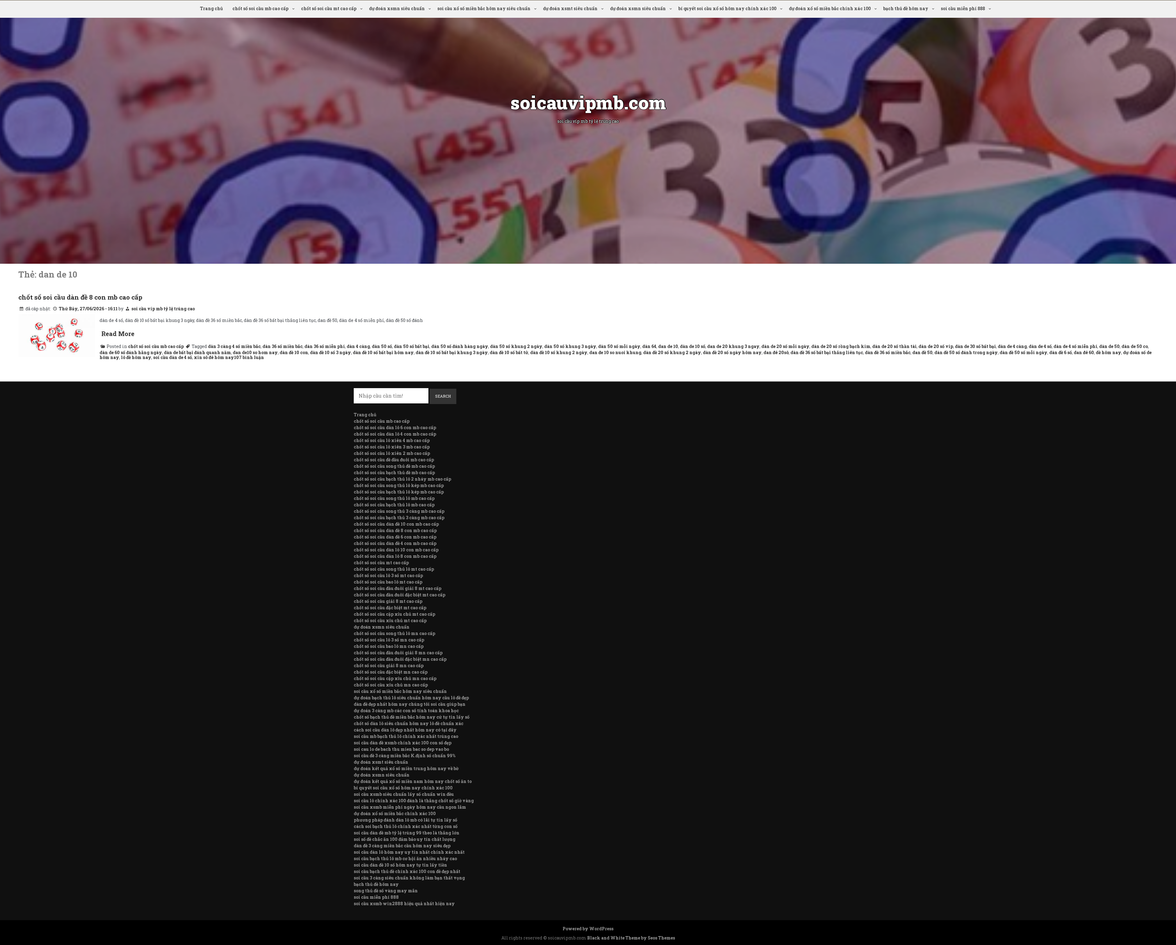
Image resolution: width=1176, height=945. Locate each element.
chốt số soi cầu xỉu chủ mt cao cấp (390, 620)
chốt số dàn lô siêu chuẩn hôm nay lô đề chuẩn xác (408, 723)
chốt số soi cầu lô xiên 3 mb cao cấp (392, 447)
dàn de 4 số (1040, 346)
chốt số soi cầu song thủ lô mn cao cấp (394, 633)
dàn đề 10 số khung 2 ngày (558, 352)
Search (443, 396)
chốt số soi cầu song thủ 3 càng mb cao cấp (399, 511)
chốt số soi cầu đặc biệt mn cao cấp (391, 672)
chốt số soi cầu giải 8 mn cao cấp (389, 665)
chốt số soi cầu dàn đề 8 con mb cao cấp (80, 297)
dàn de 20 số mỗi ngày (785, 346)
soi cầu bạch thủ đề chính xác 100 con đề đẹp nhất (407, 871)
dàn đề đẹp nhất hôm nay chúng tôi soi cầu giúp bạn (410, 704)
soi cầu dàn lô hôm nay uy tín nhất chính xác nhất (409, 852)
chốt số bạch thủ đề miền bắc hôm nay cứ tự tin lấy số (411, 717)
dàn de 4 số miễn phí (1075, 346)
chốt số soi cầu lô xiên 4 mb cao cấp (392, 440)
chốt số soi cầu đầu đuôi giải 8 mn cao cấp (398, 653)
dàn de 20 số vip (935, 346)
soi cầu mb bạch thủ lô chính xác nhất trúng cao (406, 736)
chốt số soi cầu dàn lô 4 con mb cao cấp (395, 434)
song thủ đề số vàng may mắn (386, 891)
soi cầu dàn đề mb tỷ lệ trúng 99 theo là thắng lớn (406, 833)
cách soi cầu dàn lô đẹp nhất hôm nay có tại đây (405, 730)
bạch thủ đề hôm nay (905, 8)
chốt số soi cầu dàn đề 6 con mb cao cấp (395, 537)
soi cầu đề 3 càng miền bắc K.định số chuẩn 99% (404, 755)
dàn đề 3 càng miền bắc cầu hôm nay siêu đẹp (402, 846)
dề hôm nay (1108, 352)
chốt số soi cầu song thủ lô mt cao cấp (394, 569)
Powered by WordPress (588, 929)
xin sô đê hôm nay (214, 357)
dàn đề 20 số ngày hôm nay (732, 352)
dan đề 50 (922, 352)
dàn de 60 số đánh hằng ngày (131, 352)
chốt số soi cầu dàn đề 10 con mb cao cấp (396, 524)
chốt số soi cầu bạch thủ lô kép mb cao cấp (399, 492)
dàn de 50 (1109, 346)
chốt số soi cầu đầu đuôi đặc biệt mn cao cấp (400, 659)
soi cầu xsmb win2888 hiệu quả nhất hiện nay (404, 903)
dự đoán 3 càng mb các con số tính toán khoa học (406, 710)
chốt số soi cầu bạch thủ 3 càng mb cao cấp (399, 517)
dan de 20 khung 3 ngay (733, 346)
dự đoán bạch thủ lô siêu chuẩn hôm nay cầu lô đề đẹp (411, 698)
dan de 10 (668, 346)
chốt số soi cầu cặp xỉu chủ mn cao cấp (395, 678)
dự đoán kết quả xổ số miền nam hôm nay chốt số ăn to (413, 781)
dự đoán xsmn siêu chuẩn (397, 8)
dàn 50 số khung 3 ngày (570, 346)
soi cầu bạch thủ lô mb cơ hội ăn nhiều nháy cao (405, 858)
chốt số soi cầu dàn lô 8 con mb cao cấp (395, 556)
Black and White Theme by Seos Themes (631, 938)
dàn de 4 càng (1012, 346)
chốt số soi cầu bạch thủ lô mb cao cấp (394, 505)
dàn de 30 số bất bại (975, 346)
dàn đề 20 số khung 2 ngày (672, 352)
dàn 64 (649, 346)
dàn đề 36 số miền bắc (887, 352)
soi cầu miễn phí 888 (963, 8)
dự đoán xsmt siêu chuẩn (570, 8)
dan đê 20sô (776, 352)
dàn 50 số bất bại (411, 346)
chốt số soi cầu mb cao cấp (260, 8)
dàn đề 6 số (1060, 352)
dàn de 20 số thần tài (894, 346)
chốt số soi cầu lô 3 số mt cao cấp (388, 575)
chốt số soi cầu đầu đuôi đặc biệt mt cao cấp (399, 595)
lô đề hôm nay (136, 357)
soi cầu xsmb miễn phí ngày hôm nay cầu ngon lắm (410, 807)
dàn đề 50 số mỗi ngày (1023, 352)
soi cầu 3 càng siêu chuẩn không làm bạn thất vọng (409, 878)
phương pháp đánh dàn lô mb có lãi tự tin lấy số (405, 820)
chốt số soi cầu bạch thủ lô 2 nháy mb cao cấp (402, 479)
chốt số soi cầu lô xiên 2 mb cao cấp (392, 453)
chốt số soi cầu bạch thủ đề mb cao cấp (394, 472)
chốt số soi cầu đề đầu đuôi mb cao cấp (394, 460)
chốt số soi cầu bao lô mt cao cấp (388, 582)
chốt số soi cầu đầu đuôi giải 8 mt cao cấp (397, 588)
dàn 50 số (382, 346)
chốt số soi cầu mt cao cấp (328, 8)
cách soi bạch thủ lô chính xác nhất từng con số (406, 826)
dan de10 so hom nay (255, 352)
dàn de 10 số (692, 346)
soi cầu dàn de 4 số (172, 357)
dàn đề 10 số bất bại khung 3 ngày (452, 352)
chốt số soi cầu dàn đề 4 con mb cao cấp (395, 543)
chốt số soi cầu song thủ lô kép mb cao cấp (399, 485)
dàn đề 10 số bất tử (509, 352)
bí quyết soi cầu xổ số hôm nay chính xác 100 (727, 8)
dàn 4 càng (358, 346)
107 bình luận (249, 357)
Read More (117, 334)
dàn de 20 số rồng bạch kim (840, 346)
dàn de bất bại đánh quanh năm (197, 352)
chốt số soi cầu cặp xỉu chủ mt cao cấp (394, 614)
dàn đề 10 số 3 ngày (330, 352)
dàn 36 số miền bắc (282, 346)
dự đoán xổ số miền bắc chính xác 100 (830, 8)
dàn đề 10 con (294, 352)
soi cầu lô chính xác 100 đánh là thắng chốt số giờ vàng (414, 800)
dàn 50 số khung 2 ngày (516, 346)
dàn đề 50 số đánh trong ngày (966, 352)
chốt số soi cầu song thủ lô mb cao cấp (394, 498)
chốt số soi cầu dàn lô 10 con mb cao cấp (396, 550)
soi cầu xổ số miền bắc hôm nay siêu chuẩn (483, 8)
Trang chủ (211, 8)
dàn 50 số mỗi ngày (619, 346)
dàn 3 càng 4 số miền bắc (234, 346)
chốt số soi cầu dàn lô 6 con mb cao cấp (395, 427)
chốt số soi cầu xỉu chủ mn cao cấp (391, 685)
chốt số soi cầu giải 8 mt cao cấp (388, 601)
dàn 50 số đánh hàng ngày (459, 346)
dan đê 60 (1084, 352)
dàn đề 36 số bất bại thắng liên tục (826, 352)
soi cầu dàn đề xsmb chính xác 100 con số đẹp (402, 743)
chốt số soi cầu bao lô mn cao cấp (389, 646)
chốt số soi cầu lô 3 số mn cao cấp (389, 640)
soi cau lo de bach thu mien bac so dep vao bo (401, 749)
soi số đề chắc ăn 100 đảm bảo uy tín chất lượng (404, 839)
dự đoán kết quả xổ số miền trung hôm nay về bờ (406, 768)
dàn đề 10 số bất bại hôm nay (383, 352)
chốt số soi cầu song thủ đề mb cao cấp (394, 466)
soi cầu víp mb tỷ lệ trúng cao (163, 309)
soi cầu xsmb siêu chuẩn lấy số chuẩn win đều (404, 794)
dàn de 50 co (1134, 346)
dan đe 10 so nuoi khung (615, 352)
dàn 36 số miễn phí (324, 346)
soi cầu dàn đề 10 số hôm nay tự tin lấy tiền (400, 865)
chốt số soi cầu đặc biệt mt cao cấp (390, 607)
